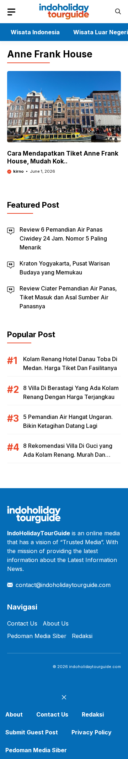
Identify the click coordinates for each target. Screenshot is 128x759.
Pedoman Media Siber (36, 635)
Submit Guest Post (31, 732)
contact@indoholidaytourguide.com (63, 584)
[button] (118, 11)
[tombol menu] (11, 12)
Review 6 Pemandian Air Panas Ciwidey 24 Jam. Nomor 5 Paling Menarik (63, 238)
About (14, 714)
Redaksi (82, 635)
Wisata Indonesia (35, 32)
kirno (18, 171)
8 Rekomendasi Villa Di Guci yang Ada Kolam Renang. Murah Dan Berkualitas (67, 454)
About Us (56, 623)
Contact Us (22, 623)
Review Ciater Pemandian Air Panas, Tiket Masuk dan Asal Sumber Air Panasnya (68, 297)
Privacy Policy (91, 732)
